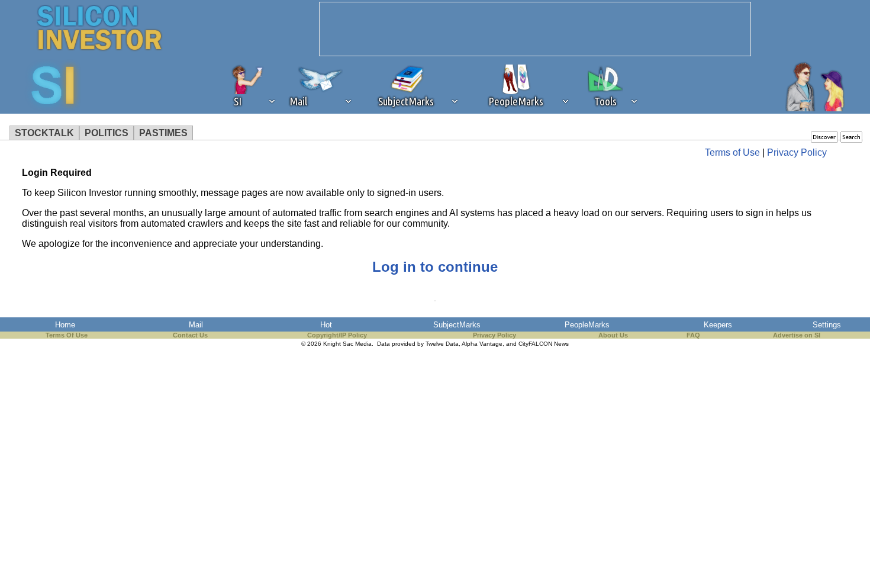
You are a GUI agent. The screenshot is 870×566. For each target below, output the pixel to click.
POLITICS (106, 133)
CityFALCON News (543, 343)
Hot (326, 324)
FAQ (693, 335)
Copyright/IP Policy (337, 335)
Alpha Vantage (482, 343)
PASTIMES (163, 133)
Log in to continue (435, 267)
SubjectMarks (457, 324)
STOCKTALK (44, 133)
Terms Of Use (67, 335)
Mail (196, 324)
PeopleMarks (587, 324)
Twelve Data (442, 343)
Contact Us (190, 335)
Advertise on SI (796, 335)
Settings (827, 324)
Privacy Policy (797, 152)
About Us (613, 335)
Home (65, 324)
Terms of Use (732, 152)
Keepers (718, 324)
